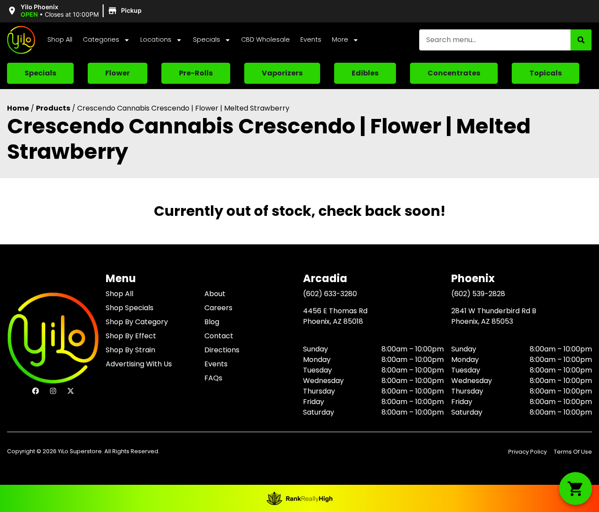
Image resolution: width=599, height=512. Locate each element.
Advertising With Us (139, 364)
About (214, 294)
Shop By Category (137, 322)
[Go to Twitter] (71, 391)
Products (53, 108)
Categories (101, 39)
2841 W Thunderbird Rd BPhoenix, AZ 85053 (493, 316)
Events (310, 39)
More (340, 39)
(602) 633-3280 (330, 294)
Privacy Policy (527, 451)
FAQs (213, 378)
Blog (211, 322)
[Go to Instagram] (53, 391)
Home (18, 108)
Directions (221, 350)
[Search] (581, 39)
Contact (218, 336)
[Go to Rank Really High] (299, 498)
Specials (206, 39)
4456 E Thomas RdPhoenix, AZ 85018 (335, 316)
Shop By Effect (131, 336)
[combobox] (494, 39)
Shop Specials (129, 308)
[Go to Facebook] (36, 391)
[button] (75, 11)
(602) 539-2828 (478, 294)
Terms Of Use (573, 451)
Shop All (59, 39)
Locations (155, 39)
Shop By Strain (130, 350)
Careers (218, 308)
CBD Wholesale (265, 39)
